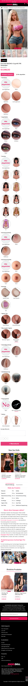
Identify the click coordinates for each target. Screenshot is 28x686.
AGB (2, 658)
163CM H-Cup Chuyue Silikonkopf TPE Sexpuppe (20, 593)
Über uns (3, 656)
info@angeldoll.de (14, 674)
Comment (19, 485)
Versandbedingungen (5, 644)
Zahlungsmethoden (5, 646)
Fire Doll (6, 7)
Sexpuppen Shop (5, 534)
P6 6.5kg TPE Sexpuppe (5, 593)
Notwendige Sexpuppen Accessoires (9, 520)
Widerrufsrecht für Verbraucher (8, 648)
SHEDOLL (17, 596)
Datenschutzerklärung (5, 660)
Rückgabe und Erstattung (6, 650)
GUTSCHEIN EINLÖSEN (14, 618)
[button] (3, 27)
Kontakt (2, 642)
